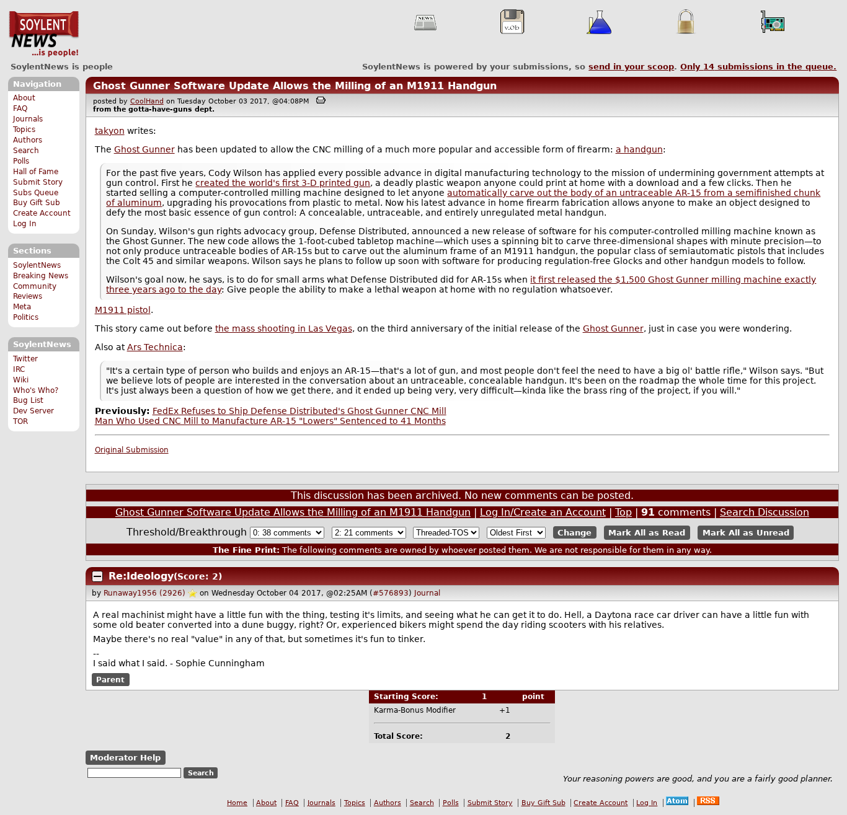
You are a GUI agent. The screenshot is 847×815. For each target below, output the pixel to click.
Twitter (25, 359)
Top (623, 512)
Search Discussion (764, 512)
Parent (110, 679)
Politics (25, 317)
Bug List (28, 400)
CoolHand (147, 101)
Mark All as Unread (746, 532)
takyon (110, 131)
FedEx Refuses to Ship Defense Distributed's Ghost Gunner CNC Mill (299, 411)
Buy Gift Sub (36, 202)
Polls (21, 161)
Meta (22, 306)
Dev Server (33, 411)
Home (237, 803)
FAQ (20, 108)
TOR (20, 421)
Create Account (42, 213)
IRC (19, 369)
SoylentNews (43, 34)
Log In (25, 223)
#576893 (391, 593)
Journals (28, 119)
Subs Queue (35, 192)
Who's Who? (35, 390)
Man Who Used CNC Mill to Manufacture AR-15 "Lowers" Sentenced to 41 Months (270, 421)
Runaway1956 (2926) (144, 593)
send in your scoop (631, 66)
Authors (27, 140)
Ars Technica (155, 347)
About (24, 98)
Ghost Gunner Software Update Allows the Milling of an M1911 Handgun (295, 86)
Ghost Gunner (144, 149)
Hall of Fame (35, 171)
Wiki (21, 380)
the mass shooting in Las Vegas (283, 328)
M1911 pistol (123, 310)
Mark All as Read (646, 532)
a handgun (639, 149)
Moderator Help (125, 757)
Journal (427, 593)
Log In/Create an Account (543, 512)
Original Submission (132, 450)
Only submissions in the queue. (758, 66)
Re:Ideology (141, 576)
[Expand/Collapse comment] (97, 576)
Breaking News (40, 275)
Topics (24, 129)
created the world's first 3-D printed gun (282, 183)
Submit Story (38, 182)
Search (26, 150)
